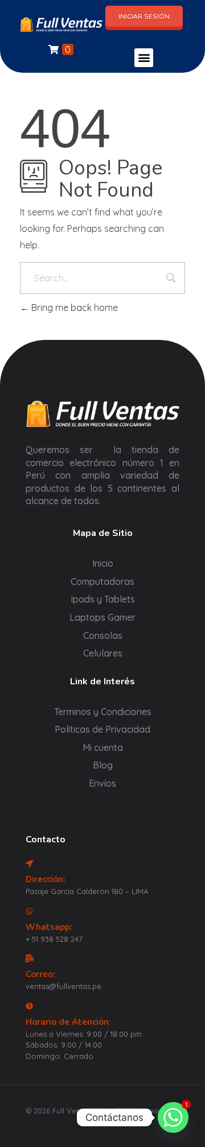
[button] (143, 57)
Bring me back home (73, 307)
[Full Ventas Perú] (61, 24)
